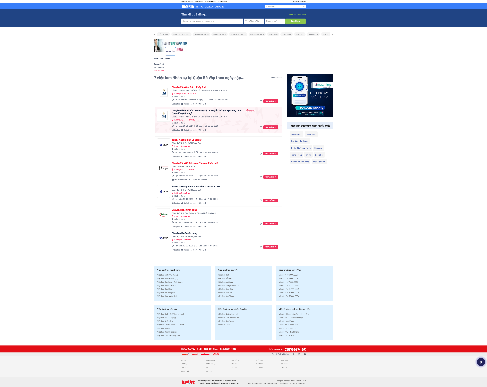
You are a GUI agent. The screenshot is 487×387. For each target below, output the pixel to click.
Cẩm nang (219, 7)
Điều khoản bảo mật (270, 383)
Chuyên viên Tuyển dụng (184, 209)
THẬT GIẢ (284, 368)
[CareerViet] (295, 349)
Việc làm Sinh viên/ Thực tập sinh (170, 314)
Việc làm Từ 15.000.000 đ (289, 289)
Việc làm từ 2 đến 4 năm (288, 325)
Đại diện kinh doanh (300, 141)
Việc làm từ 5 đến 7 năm (288, 328)
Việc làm (209, 7)
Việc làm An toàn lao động (167, 278)
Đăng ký (292, 14)
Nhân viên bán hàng (300, 161)
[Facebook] (293, 354)
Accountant (311, 134)
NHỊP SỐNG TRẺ (236, 360)
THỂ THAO (259, 360)
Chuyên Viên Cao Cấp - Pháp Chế (189, 87)
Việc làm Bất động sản (166, 292)
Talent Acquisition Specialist (187, 139)
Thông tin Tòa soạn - (283, 381)
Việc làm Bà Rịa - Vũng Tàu (229, 285)
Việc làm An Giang (225, 282)
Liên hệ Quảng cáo (255, 383)
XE (207, 368)
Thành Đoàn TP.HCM (298, 381)
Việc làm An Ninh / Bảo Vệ (167, 275)
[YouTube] (305, 354)
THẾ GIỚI (184, 368)
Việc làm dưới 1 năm (287, 321)
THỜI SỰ (184, 364)
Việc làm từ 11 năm (286, 335)
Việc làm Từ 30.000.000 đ (289, 296)
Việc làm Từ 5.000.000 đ (288, 278)
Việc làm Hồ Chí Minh (226, 278)
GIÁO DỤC (284, 360)
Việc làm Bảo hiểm (164, 289)
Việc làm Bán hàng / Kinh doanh (170, 282)
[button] (261, 101)
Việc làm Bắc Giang (226, 296)
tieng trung (296, 155)
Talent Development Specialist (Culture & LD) (196, 186)
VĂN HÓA (234, 364)
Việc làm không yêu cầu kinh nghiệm (294, 314)
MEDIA (183, 360)
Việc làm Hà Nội (224, 275)
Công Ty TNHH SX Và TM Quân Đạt (186, 143)
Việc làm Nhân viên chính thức (230, 314)
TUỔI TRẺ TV (199, 2)
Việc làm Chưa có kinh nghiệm (291, 317)
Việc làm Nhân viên (165, 321)
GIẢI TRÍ (234, 368)
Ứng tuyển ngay (270, 101)
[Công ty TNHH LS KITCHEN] (163, 168)
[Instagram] (299, 354)
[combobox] (212, 21)
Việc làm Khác (224, 325)
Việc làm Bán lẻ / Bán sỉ (166, 285)
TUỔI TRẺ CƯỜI (222, 2)
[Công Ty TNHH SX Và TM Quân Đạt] (163, 145)
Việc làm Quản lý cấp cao (167, 332)
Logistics (319, 155)
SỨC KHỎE (259, 368)
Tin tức (199, 7)
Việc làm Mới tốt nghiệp (166, 317)
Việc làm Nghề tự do (226, 321)
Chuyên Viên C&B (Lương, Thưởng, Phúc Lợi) (195, 163)
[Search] (304, 6)
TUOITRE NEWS (210, 2)
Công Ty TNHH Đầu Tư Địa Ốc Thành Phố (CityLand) (194, 213)
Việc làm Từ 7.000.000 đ (288, 282)
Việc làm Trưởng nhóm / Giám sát (170, 325)
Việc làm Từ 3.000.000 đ (288, 275)
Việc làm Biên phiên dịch (167, 296)
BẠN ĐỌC (284, 364)
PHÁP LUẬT (185, 371)
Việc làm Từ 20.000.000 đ (289, 292)
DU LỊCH (209, 371)
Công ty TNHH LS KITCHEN (183, 166)
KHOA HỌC (259, 364)
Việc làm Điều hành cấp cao (168, 335)
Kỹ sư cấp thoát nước (301, 148)
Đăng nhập (301, 14)
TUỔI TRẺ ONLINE (187, 2)
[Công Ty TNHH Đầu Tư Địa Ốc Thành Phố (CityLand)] (163, 214)
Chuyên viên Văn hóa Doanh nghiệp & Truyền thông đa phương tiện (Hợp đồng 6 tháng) (206, 112)
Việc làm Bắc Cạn (225, 292)
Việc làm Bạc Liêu (225, 289)
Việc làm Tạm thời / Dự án (228, 317)
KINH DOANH (210, 360)
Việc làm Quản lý (163, 328)
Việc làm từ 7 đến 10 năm (289, 332)
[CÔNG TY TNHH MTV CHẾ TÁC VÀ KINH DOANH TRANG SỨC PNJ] (163, 92)
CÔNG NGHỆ (210, 364)
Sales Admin (296, 134)
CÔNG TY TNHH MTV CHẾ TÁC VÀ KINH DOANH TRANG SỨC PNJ (199, 90)
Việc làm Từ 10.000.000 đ (289, 285)
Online (308, 155)
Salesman (318, 148)
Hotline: (297, 383)
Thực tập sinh (319, 161)
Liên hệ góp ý (283, 383)
